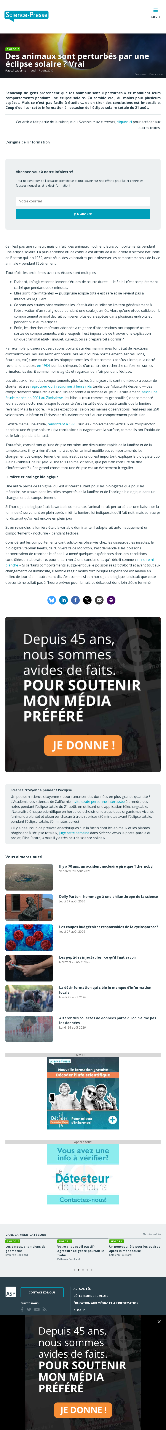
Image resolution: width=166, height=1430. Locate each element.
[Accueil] (30, 16)
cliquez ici (124, 121)
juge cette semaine (74, 832)
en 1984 (43, 365)
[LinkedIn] (63, 599)
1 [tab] (74, 1270)
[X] (87, 599)
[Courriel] (99, 599)
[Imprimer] (111, 599)
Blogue (79, 1310)
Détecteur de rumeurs (90, 1296)
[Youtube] (37, 1310)
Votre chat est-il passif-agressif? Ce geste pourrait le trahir (80, 1250)
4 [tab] (87, 1270)
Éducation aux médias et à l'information (106, 1303)
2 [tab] (79, 1270)
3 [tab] (83, 1270)
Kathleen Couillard (16, 1255)
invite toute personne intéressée (98, 801)
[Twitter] (30, 1310)
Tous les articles (152, 1234)
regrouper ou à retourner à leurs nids (61, 386)
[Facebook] (75, 599)
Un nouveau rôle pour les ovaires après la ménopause (134, 1248)
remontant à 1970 (62, 424)
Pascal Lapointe (15, 70)
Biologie (13, 49)
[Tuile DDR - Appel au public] (83, 1174)
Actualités (82, 1289)
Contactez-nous (42, 1292)
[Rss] (45, 1310)
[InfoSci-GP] (83, 1093)
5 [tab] (91, 1270)
